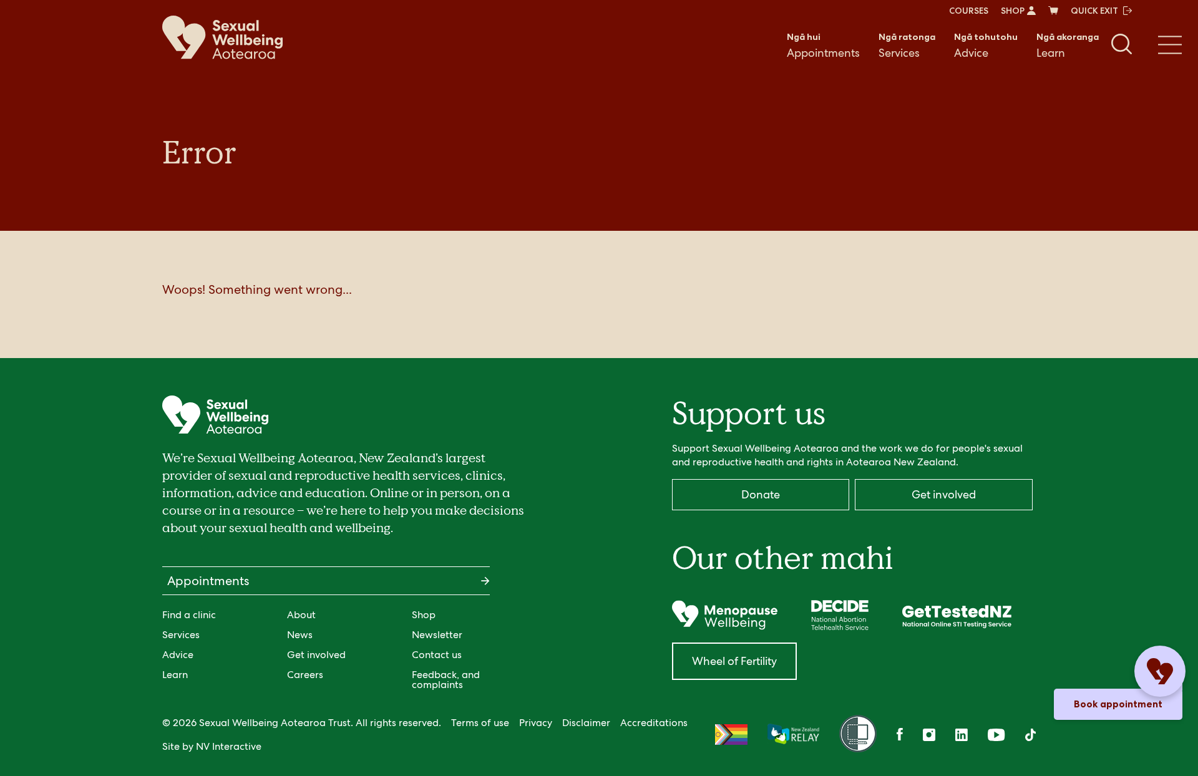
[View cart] (1053, 10)
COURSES (968, 10)
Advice (986, 45)
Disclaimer (586, 722)
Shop (424, 614)
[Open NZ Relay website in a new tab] (793, 735)
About (301, 614)
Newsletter (437, 634)
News (300, 634)
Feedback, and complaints (446, 679)
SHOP (1013, 10)
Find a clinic (189, 614)
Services (907, 45)
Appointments (823, 45)
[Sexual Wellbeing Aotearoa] (222, 37)
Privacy (535, 722)
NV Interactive (228, 746)
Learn (1067, 45)
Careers (305, 674)
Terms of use (480, 722)
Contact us (437, 654)
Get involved (316, 654)
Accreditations (654, 722)
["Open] (724, 615)
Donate (760, 494)
